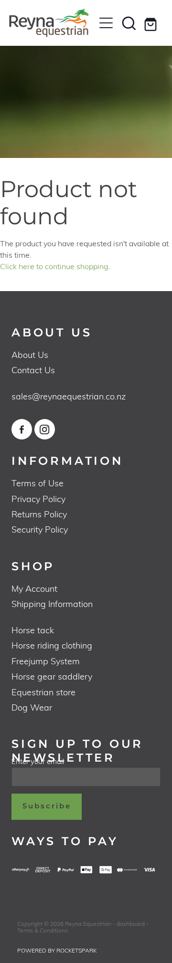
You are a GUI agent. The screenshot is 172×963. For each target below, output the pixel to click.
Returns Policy (39, 514)
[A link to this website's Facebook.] (21, 429)
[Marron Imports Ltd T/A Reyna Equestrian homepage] (52, 23)
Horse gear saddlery (51, 676)
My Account (34, 588)
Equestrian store (43, 692)
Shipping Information (52, 603)
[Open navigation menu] (106, 22)
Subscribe (46, 806)
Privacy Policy (38, 498)
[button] (129, 22)
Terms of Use (37, 483)
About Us (29, 354)
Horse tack (32, 630)
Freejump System (45, 661)
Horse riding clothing (51, 645)
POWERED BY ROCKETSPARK (57, 950)
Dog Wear (31, 707)
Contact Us (33, 370)
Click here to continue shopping (54, 266)
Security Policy (39, 529)
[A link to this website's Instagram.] (44, 429)
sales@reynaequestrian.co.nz (68, 396)
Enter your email (37, 761)
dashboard (131, 923)
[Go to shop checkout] (151, 22)
